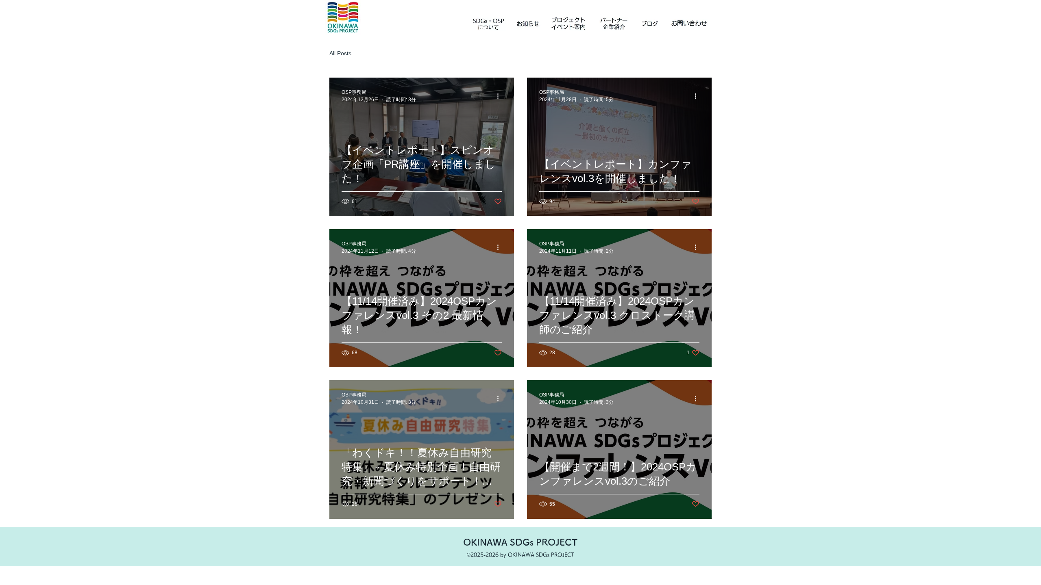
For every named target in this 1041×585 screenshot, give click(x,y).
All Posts (340, 53)
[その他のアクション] (500, 96)
